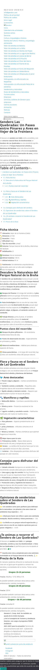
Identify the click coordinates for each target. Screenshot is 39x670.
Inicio (6, 28)
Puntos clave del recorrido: (18, 186)
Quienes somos (9, 33)
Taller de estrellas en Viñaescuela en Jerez (19, 74)
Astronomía (8, 43)
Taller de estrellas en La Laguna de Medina (19, 53)
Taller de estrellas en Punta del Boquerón (19, 69)
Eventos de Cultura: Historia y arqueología (19, 41)
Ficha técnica (10, 178)
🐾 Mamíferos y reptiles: (17, 200)
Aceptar (3, 669)
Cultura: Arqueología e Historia (15, 38)
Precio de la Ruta (12, 222)
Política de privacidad (12, 15)
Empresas (7, 97)
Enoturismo (8, 77)
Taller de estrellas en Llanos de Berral (17, 56)
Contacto (7, 112)
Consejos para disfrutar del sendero (19, 208)
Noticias (7, 110)
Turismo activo (9, 94)
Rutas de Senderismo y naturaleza (16, 92)
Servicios (7, 35)
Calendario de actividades (13, 30)
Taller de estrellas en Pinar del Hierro (17, 61)
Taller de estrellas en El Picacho (15, 59)
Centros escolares (10, 105)
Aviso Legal (8, 20)
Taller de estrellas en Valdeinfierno (16, 71)
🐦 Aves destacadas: (16, 197)
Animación (8, 107)
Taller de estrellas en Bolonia (14, 46)
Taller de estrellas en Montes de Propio (18, 51)
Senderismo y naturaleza (13, 89)
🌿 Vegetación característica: (19, 202)
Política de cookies (10, 17)
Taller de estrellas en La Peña (14, 48)
